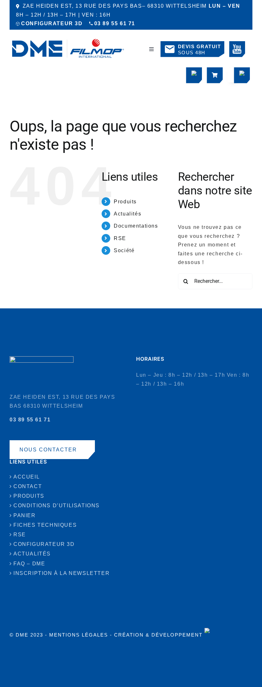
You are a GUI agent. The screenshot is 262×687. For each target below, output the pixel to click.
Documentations (136, 226)
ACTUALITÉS (32, 553)
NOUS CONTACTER (48, 449)
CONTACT (27, 486)
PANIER (24, 515)
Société (124, 250)
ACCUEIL (26, 476)
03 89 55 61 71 (114, 23)
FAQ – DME (29, 563)
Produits (125, 201)
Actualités (127, 213)
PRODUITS (28, 496)
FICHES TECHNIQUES (45, 525)
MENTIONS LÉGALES (78, 635)
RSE (120, 238)
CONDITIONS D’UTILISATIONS (56, 505)
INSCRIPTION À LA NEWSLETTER (61, 573)
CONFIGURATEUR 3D (52, 23)
